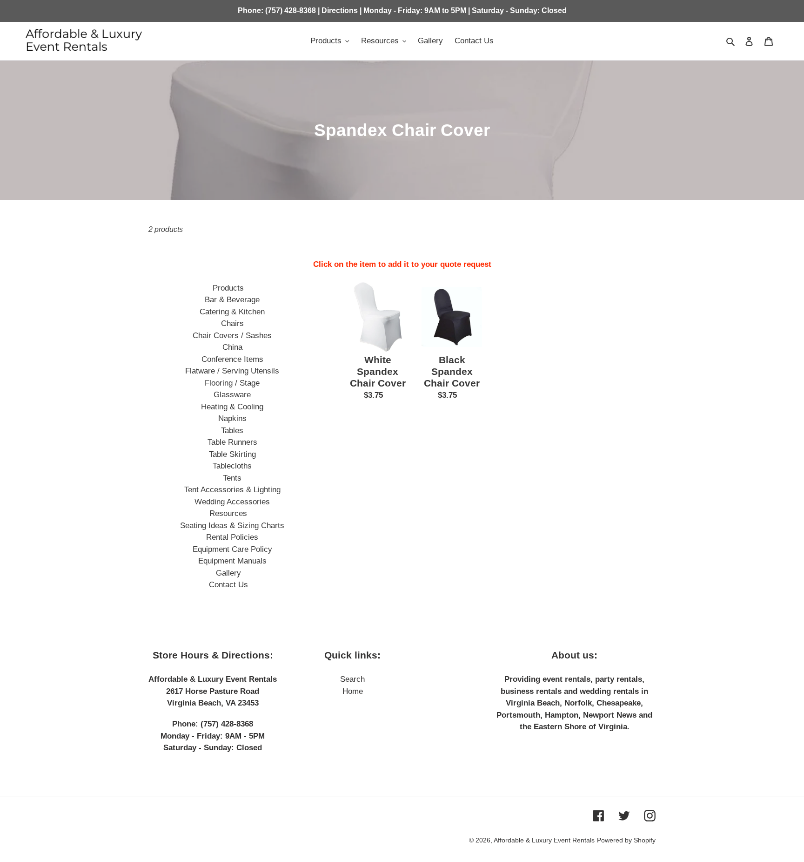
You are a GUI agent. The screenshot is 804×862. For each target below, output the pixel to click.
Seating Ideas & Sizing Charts (232, 525)
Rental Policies (232, 537)
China (232, 347)
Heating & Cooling (232, 406)
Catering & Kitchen (232, 311)
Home (352, 691)
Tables (232, 430)
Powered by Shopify (626, 840)
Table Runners (232, 442)
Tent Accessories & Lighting (232, 489)
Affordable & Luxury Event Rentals (544, 840)
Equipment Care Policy (232, 549)
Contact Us (228, 584)
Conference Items (232, 359)
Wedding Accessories (232, 501)
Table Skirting (232, 454)
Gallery (228, 573)
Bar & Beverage (232, 299)
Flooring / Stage (232, 383)
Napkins (232, 418)
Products (228, 288)
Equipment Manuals (232, 561)
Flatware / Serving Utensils (232, 371)
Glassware (232, 394)
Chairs (232, 323)
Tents (232, 478)
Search (352, 679)
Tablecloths (232, 466)
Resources (228, 513)
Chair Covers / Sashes (232, 335)
